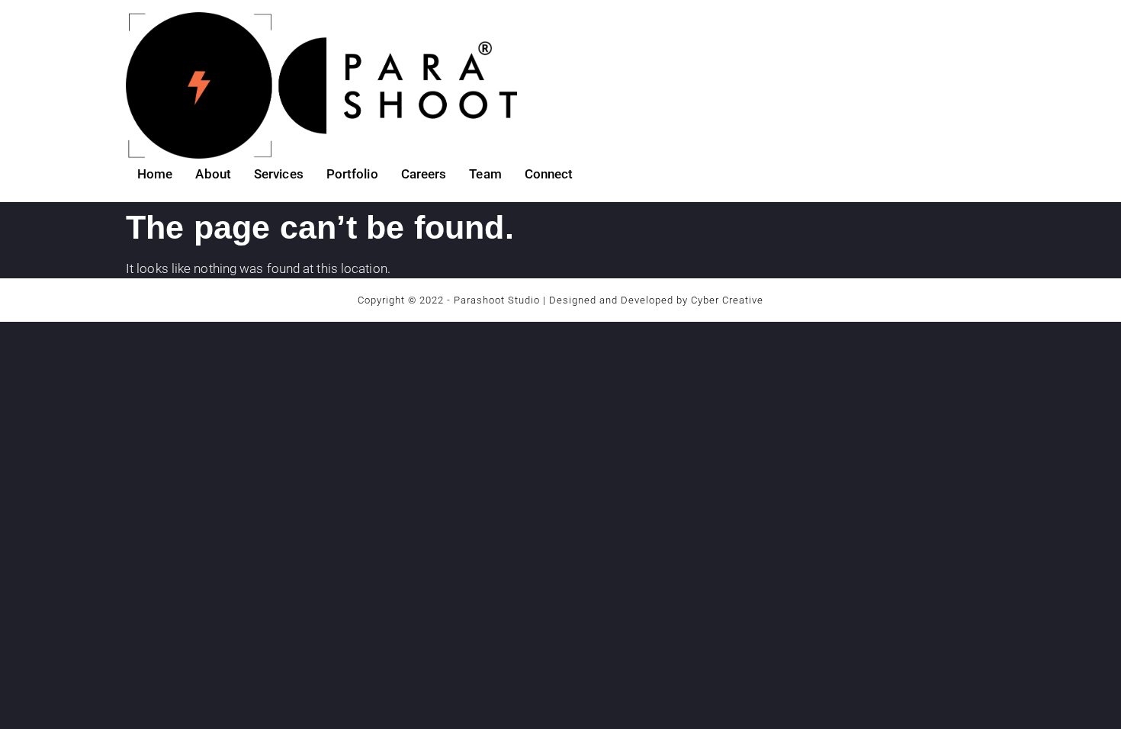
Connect (549, 173)
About (213, 173)
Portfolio (352, 173)
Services (279, 173)
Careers (424, 173)
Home (154, 173)
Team (485, 173)
